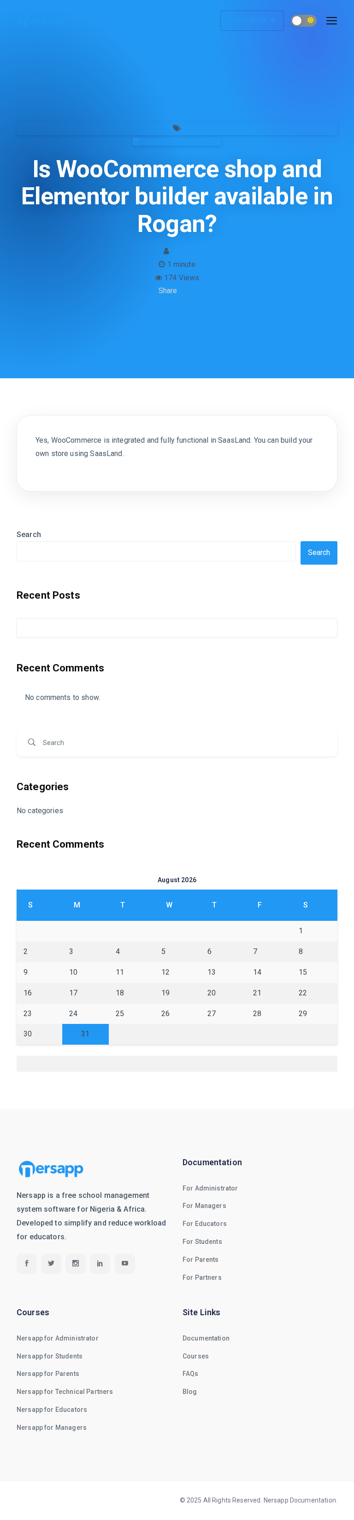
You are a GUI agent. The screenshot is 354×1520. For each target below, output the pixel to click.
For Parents (201, 1259)
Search (29, 534)
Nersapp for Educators (52, 1409)
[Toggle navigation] (331, 21)
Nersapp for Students (50, 1356)
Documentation (206, 1338)
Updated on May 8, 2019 (180, 141)
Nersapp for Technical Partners (65, 1391)
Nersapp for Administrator (58, 1338)
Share (168, 290)
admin (180, 251)
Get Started (248, 20)
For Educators (205, 1223)
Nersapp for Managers (52, 1427)
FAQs (191, 1373)
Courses (196, 1356)
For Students (202, 1241)
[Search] (31, 743)
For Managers (204, 1205)
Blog (190, 1391)
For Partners (202, 1277)
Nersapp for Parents (48, 1373)
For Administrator (210, 1188)
